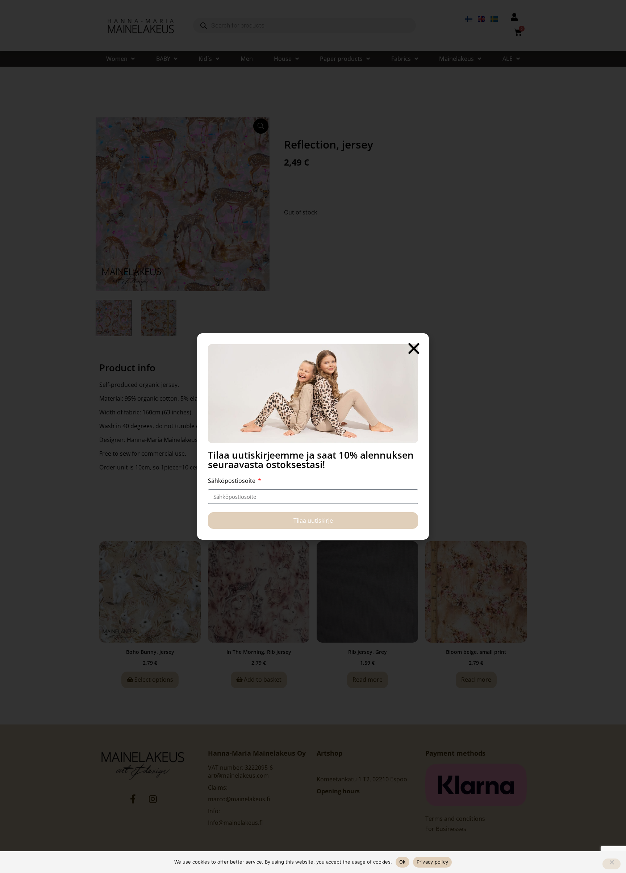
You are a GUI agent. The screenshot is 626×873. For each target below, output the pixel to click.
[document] (313, 436)
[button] (414, 348)
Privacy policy (432, 862)
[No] (611, 864)
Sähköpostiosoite (232, 481)
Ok (402, 862)
